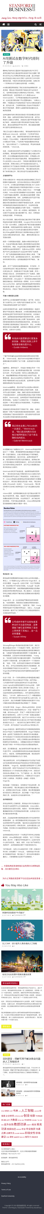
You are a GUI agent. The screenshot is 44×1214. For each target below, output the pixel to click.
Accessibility (22, 1177)
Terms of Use (6, 1190)
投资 (41, 1120)
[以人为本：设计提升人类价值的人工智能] (22, 921)
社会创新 (17, 1133)
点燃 (3, 1132)
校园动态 (11, 1128)
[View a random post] (40, 24)
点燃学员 (10, 1133)
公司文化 (17, 1116)
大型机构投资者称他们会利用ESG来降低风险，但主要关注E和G (20, 867)
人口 (20, 1111)
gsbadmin (17, 66)
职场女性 (30, 1132)
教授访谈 (20, 1124)
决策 (21, 1116)
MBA (7, 1110)
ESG (2, 1111)
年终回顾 (34, 1120)
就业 (23, 1120)
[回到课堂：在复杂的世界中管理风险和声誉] (8, 1090)
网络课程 (22, 1133)
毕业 (24, 1129)
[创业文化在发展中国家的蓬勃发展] (22, 952)
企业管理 (10, 1115)
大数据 (13, 1119)
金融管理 (16, 1137)
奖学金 (19, 1120)
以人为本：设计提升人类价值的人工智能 (19, 943)
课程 (11, 1137)
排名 (2, 1125)
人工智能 (27, 1110)
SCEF (11, 1111)
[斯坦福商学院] (3, 24)
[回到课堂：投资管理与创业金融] (8, 1081)
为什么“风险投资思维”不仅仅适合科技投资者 (22, 878)
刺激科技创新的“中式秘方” (13, 912)
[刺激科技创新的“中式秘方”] (22, 890)
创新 (32, 1115)
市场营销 (27, 1120)
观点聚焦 (6, 54)
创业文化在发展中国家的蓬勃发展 (16, 974)
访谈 (7, 1137)
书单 (15, 1110)
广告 (38, 1120)
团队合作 (6, 1120)
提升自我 (8, 1124)
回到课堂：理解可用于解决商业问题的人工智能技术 (21, 1060)
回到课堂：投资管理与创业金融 (26, 1082)
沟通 (38, 1128)
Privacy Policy (6, 1183)
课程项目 (6, 1055)
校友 (34, 1124)
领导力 (28, 1136)
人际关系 (36, 1111)
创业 (26, 1115)
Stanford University (7, 1196)
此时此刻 (18, 1129)
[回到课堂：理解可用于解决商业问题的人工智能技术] (22, 1031)
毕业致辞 (30, 1128)
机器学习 (29, 1125)
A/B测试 (26, 66)
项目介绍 (22, 1137)
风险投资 (35, 1137)
